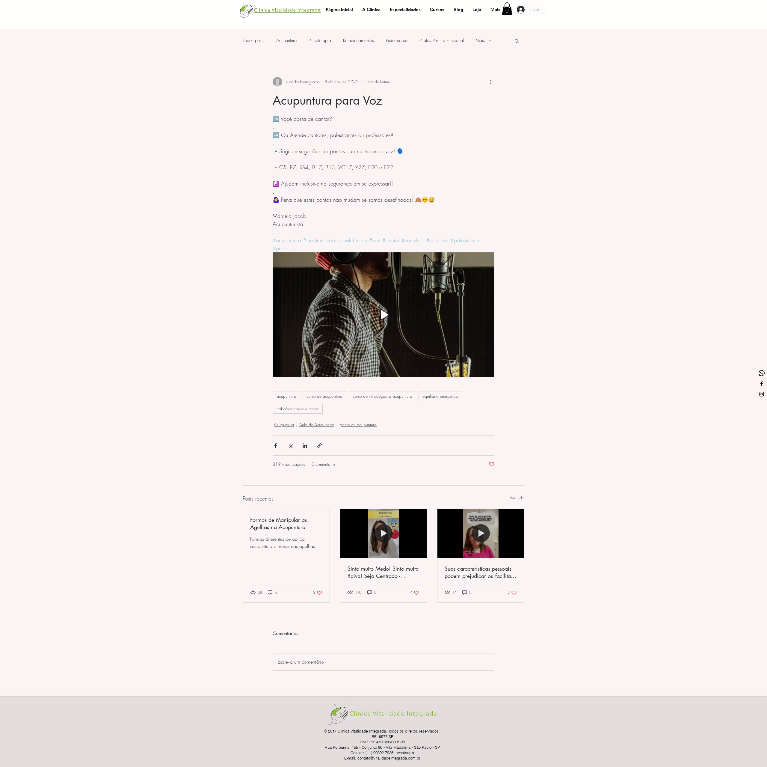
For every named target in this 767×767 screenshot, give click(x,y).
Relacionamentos (358, 40)
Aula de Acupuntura (316, 424)
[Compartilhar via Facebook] (275, 445)
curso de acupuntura (324, 396)
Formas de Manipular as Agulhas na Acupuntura (278, 523)
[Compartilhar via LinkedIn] (305, 445)
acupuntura (286, 396)
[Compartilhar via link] (319, 445)
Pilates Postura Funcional (441, 40)
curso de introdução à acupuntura (382, 396)
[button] (507, 8)
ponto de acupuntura (358, 424)
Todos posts (253, 40)
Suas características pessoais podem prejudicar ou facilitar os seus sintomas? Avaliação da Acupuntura (479, 572)
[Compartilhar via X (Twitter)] (290, 445)
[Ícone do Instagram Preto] (762, 394)
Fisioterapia (396, 40)
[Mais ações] (490, 81)
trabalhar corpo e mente (298, 409)
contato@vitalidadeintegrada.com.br (388, 758)
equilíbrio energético (440, 396)
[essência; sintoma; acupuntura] (480, 533)
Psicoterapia (320, 40)
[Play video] (383, 314)
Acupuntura (286, 40)
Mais (480, 40)
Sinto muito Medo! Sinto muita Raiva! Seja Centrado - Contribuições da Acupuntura (383, 572)
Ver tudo (517, 498)
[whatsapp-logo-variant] (762, 373)
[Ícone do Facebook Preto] (762, 384)
